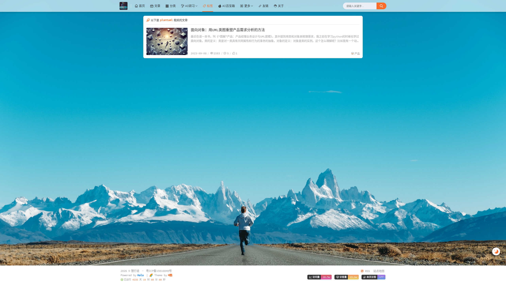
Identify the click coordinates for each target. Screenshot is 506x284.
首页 (142, 6)
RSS (366, 271)
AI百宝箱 (228, 6)
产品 (357, 53)
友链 (265, 6)
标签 (210, 6)
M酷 (170, 275)
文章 (157, 6)
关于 (281, 6)
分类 (173, 6)
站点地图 (378, 271)
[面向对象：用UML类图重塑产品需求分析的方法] (167, 41)
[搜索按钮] (381, 6)
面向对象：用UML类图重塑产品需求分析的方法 (228, 30)
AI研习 (190, 6)
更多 (247, 6)
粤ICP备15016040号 (159, 271)
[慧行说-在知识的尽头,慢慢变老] (125, 6)
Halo (140, 275)
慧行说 (135, 271)
